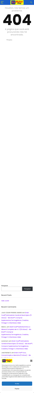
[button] (31, 361)
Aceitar (17, 383)
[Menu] (2, 2)
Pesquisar (4, 286)
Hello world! (5, 301)
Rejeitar (17, 388)
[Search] (31, 2)
